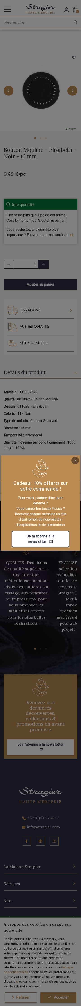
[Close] (75, 460)
